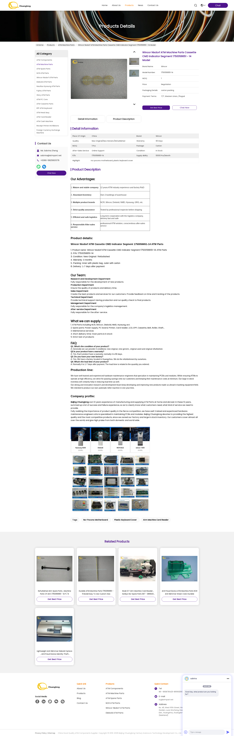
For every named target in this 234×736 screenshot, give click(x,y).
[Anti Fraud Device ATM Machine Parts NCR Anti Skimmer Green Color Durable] (179, 568)
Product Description (124, 118)
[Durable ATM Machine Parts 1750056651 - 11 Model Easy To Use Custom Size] (96, 568)
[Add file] (185, 732)
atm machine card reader (156, 519)
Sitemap (51, 733)
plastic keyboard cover (125, 519)
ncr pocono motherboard (95, 519)
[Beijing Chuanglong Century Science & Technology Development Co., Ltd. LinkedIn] (43, 701)
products (129, 5)
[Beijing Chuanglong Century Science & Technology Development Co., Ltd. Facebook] (37, 701)
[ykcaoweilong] (62, 701)
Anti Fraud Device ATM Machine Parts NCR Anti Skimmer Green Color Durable (179, 592)
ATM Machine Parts (66, 45)
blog (79, 698)
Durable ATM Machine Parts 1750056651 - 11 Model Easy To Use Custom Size (96, 592)
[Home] (48, 689)
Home (104, 5)
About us (81, 688)
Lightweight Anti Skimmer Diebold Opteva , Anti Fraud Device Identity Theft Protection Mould (54, 652)
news (140, 5)
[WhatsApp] (38, 166)
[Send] (228, 732)
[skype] (44, 166)
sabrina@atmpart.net (51, 155)
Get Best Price (156, 108)
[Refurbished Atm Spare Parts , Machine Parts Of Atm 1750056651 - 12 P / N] (54, 568)
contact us (152, 5)
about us (116, 5)
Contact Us (82, 703)
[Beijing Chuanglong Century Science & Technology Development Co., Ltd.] (19, 5)
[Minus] (227, 678)
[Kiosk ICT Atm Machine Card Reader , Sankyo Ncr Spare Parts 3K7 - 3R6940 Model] (138, 568)
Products (51, 45)
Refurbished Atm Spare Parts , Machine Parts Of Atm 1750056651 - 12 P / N (54, 592)
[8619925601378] (50, 701)
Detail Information (88, 118)
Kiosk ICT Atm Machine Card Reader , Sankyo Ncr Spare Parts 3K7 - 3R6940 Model (138, 592)
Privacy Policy (41, 733)
